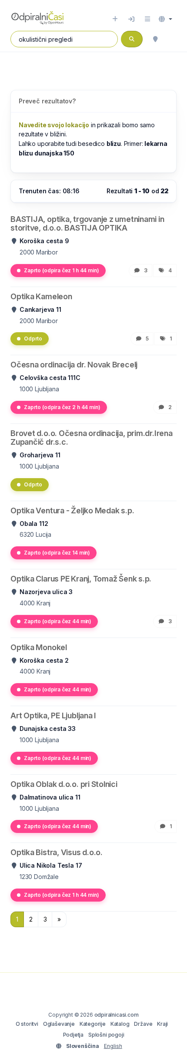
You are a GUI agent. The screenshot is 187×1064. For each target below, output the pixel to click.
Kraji (162, 1024)
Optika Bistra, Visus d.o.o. (56, 852)
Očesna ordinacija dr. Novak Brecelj (73, 364)
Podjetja (73, 1034)
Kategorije (93, 1024)
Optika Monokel (38, 647)
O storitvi (27, 1024)
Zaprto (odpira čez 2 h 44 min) (62, 407)
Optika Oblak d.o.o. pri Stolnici (63, 784)
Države (143, 1024)
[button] (165, 19)
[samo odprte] (172, 39)
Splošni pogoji (106, 1034)
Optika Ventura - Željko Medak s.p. (72, 510)
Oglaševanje (59, 1024)
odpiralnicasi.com (116, 1014)
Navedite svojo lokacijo (54, 125)
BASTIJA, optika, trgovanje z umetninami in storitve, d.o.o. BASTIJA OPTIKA (87, 223)
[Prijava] (131, 19)
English (113, 1046)
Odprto (33, 338)
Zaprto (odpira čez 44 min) (57, 621)
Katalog (120, 1024)
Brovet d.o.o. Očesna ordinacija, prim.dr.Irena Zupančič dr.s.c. (91, 437)
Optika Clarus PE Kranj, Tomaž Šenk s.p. (80, 578)
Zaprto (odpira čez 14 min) (57, 552)
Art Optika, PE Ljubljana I (53, 715)
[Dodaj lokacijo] (115, 19)
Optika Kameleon (41, 296)
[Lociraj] (155, 39)
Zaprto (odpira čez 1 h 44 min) (61, 270)
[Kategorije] (147, 19)
